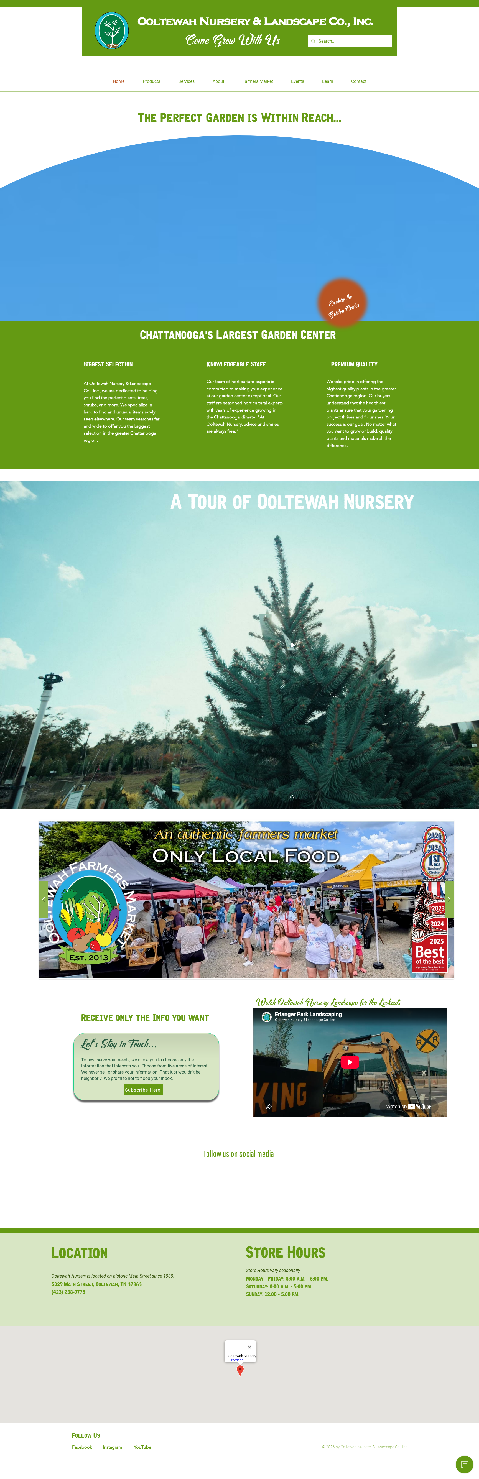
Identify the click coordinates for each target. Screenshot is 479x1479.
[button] (292, 797)
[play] (441, 825)
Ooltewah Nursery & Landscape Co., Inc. (259, 21)
